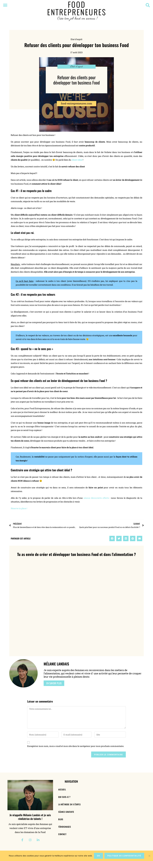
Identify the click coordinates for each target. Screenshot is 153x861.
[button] (5, 5)
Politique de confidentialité (124, 856)
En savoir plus (54, 683)
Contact (62, 834)
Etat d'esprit (76, 39)
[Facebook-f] (22, 840)
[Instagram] (30, 840)
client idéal (77, 159)
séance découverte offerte (96, 497)
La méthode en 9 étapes (69, 804)
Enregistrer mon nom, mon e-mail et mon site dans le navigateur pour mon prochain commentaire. (75, 746)
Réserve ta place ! (19, 508)
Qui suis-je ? (64, 796)
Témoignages (64, 826)
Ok (98, 856)
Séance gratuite (66, 811)
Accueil (62, 789)
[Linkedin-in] (38, 840)
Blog (60, 819)
